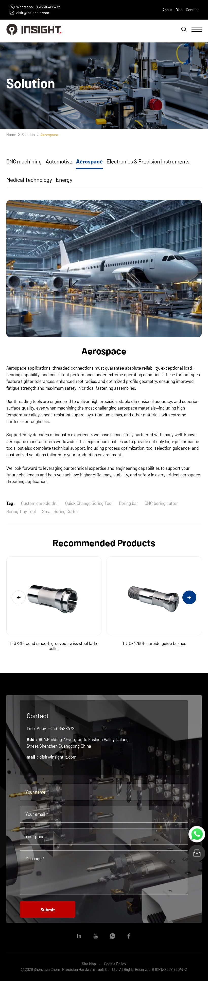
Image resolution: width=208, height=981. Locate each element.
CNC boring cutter (161, 503)
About (167, 9)
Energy (64, 179)
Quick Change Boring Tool (88, 503)
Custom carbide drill (40, 503)
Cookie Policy (115, 963)
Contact (192, 9)
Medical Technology (29, 179)
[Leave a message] (196, 853)
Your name (35, 791)
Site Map (89, 963)
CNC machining (24, 161)
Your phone (36, 836)
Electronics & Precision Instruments (148, 161)
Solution (28, 134)
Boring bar (128, 503)
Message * (35, 858)
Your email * (36, 814)
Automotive (59, 161)
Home (11, 134)
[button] (19, 598)
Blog (179, 9)
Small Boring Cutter (60, 511)
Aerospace (89, 161)
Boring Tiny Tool (21, 511)
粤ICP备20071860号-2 (169, 969)
